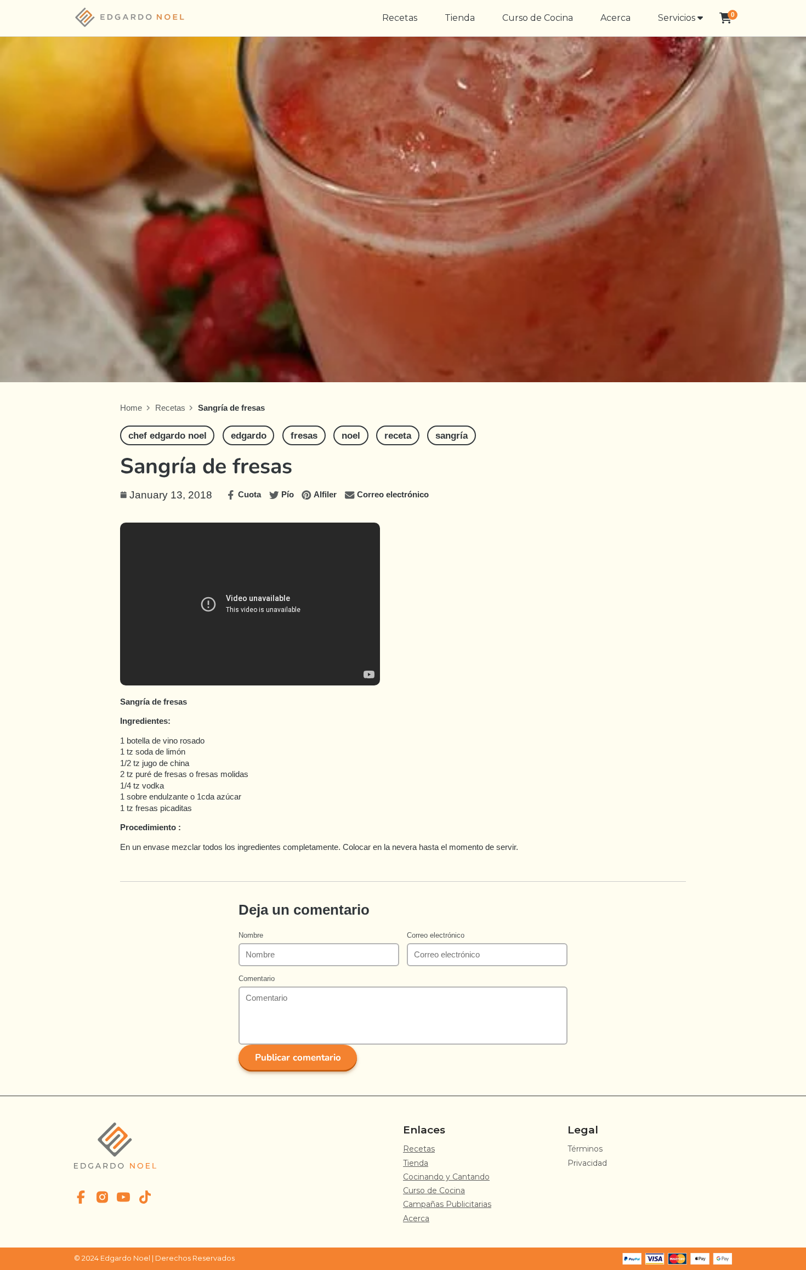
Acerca (615, 18)
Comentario (257, 978)
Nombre (251, 935)
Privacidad (587, 1163)
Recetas (399, 18)
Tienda (460, 18)
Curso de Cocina (537, 18)
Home (131, 408)
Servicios (677, 18)
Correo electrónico (435, 935)
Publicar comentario (298, 1057)
